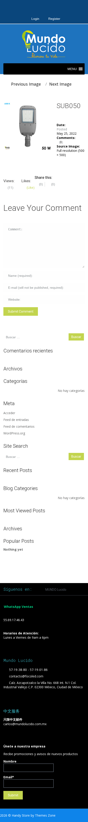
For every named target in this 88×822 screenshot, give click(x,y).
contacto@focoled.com (26, 676)
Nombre (9, 761)
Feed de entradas (16, 420)
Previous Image (25, 84)
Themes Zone (45, 815)
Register (54, 18)
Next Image (61, 84)
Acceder (9, 413)
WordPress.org (14, 433)
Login (35, 18)
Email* (8, 777)
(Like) (30, 187)
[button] (72, 69)
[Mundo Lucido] (44, 43)
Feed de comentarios (19, 426)
